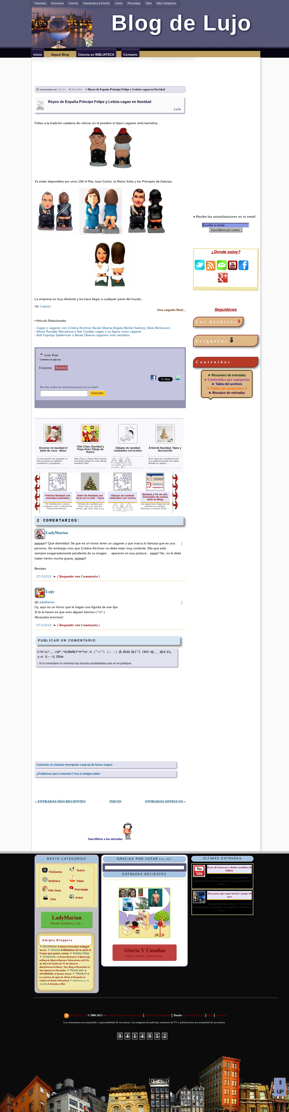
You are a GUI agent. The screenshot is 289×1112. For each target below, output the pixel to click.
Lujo (50, 591)
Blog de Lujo (178, 23)
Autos (79, 897)
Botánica (54, 881)
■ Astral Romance (67, 957)
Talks (148, 3)
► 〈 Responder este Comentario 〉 (76, 576)
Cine (53, 899)
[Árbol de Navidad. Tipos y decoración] (165, 442)
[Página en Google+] (223, 281)
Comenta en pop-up (50, 359)
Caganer (45, 306)
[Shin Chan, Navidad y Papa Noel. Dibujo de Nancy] (90, 442)
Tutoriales (40, 3)
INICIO (115, 801)
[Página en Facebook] (243, 269)
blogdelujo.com (79, 1015)
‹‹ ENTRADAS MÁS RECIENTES (60, 801)
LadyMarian (57, 532)
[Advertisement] (147, 67)
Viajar (80, 881)
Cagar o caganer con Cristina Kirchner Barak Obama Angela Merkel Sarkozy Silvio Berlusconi (103, 328)
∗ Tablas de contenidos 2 (227, 388)
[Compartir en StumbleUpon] (177, 380)
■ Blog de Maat (48, 960)
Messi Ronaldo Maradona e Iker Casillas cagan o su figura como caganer (89, 331)
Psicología (134, 3)
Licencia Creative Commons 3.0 (124, 1015)
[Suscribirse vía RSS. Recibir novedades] (210, 265)
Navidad (77, 89)
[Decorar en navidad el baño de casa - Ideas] (53, 442)
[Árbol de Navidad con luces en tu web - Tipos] (90, 490)
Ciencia (73, 3)
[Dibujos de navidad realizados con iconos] (128, 442)
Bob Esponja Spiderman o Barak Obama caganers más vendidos (83, 335)
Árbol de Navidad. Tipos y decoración (165, 449)
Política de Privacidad (157, 1015)
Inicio (61, 89)
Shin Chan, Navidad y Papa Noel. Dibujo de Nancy (90, 449)
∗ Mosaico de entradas (226, 393)
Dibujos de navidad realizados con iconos (128, 449)
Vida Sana (54, 890)
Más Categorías (166, 3)
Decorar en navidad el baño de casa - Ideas (53, 449)
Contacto (220, 1015)
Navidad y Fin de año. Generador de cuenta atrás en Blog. (155, 497)
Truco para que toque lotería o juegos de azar (229, 895)
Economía (57, 3)
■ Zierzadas (59, 970)
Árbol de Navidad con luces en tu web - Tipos (90, 496)
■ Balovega (84, 957)
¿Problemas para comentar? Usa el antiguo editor (68, 773)
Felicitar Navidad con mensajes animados (57, 496)
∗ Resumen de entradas (227, 375)
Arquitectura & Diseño (96, 3)
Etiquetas (216, 340)
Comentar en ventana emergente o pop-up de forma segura (74, 764)
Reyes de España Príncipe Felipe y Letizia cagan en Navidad (99, 102)
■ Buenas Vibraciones (68, 960)
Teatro (81, 870)
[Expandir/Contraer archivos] (239, 322)
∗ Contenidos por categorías (227, 379)
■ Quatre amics (63, 974)
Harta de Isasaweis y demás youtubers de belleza (229, 869)
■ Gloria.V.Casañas (68, 946)
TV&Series (55, 872)
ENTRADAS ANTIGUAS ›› (165, 801)
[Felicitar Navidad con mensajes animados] (57, 490)
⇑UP (280, 1087)
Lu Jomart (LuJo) (193, 1015)
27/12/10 (44, 576)
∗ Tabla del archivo (227, 384)
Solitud (144, 1029)
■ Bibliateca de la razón (75, 950)
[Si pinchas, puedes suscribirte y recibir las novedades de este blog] (66, 1015)
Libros (119, 3)
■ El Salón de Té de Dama (61, 963)
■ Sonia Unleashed (59, 980)
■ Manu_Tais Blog (64, 967)
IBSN (210, 1015)
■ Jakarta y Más (56, 984)
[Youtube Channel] (233, 269)
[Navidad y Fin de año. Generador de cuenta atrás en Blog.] (155, 490)
